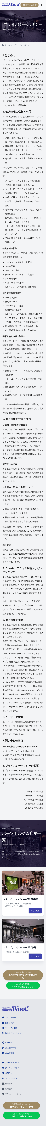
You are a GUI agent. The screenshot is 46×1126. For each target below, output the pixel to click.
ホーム (7, 45)
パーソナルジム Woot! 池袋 (20, 947)
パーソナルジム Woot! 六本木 (21, 898)
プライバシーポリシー (22, 45)
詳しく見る (35, 910)
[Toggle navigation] (41, 5)
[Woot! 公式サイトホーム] (11, 4)
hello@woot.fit (28, 751)
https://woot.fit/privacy (20, 774)
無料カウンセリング (29, 5)
